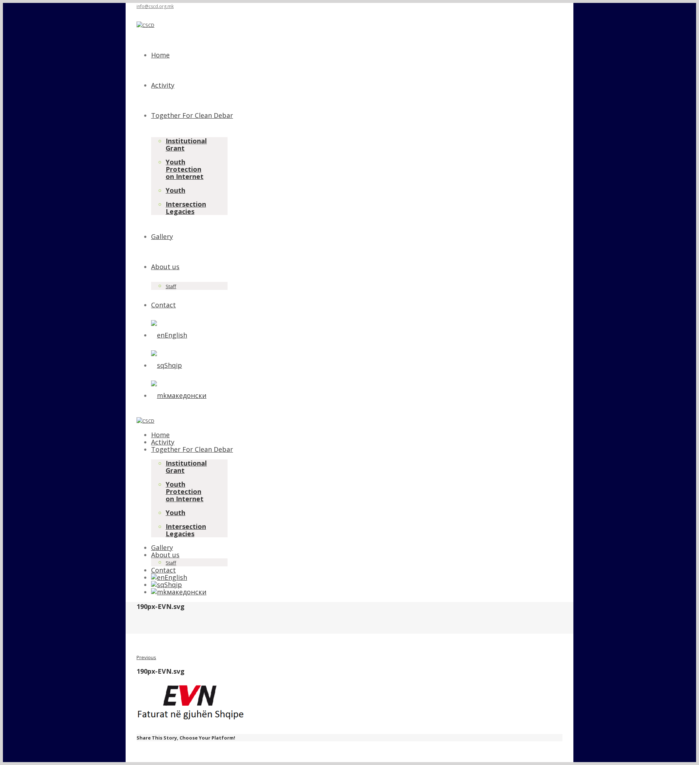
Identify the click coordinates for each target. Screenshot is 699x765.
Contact (163, 304)
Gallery (162, 236)
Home (160, 55)
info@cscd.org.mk (155, 6)
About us (165, 266)
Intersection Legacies (186, 208)
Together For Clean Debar (192, 115)
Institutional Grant (186, 144)
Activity (162, 85)
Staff (171, 286)
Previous (146, 657)
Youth (175, 190)
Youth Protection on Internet (185, 169)
